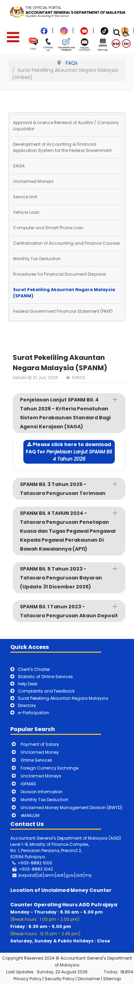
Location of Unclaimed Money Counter (61, 890)
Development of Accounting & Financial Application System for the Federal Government (62, 147)
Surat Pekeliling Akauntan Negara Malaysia (63, 698)
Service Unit (25, 197)
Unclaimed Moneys (33, 181)
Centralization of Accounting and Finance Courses (66, 243)
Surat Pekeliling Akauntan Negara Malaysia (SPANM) (64, 293)
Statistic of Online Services (45, 676)
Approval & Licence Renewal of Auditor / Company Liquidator (66, 126)
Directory (27, 705)
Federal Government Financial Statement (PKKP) (63, 311)
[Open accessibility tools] (126, 32)
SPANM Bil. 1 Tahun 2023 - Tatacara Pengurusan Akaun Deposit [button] (69, 611)
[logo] (67, 11)
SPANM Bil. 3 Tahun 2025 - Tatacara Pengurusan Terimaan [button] (62, 489)
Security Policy (60, 979)
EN (126, 43)
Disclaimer (89, 979)
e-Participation (33, 713)
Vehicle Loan (26, 212)
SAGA (19, 166)
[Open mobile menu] (13, 38)
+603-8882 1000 (35, 863)
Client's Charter (34, 669)
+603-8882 (31, 869)
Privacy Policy (27, 979)
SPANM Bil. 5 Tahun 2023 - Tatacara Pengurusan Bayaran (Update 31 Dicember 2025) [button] (61, 577)
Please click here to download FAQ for (69, 451)
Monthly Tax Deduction (37, 259)
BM (116, 43)
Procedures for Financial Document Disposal (59, 274)
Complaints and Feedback (46, 691)
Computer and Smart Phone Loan (48, 228)
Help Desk (27, 684)
